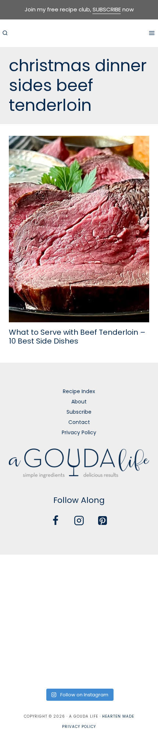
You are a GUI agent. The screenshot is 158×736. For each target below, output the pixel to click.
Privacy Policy (79, 432)
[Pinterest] (102, 520)
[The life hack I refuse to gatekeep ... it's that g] (79, 637)
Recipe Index (79, 391)
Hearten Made (118, 716)
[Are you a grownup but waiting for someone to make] (133, 573)
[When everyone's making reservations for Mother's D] (25, 605)
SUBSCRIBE (107, 9)
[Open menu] (151, 33)
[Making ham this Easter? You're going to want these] (25, 668)
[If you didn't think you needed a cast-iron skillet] (79, 605)
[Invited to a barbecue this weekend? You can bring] (25, 573)
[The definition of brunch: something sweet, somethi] (133, 637)
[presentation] (79, 229)
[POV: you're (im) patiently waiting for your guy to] (79, 573)
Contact (79, 422)
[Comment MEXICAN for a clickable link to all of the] (133, 605)
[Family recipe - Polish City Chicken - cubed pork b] (25, 637)
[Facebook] (55, 520)
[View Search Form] (5, 33)
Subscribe (79, 412)
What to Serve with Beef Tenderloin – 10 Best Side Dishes (77, 336)
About (79, 401)
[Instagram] (79, 520)
